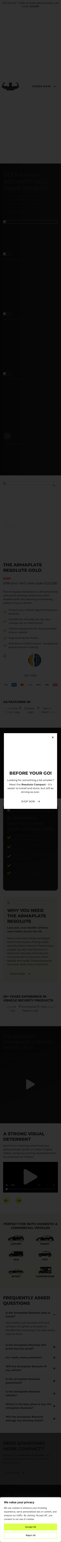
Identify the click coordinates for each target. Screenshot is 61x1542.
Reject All (30, 1535)
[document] (30, 771)
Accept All (30, 1527)
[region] (30, 1519)
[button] (53, 737)
